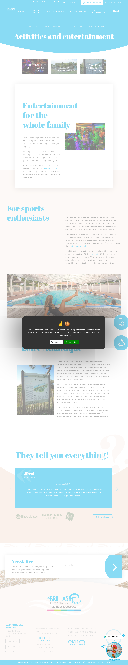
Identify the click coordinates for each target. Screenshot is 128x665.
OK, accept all (72, 342)
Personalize (56, 342)
